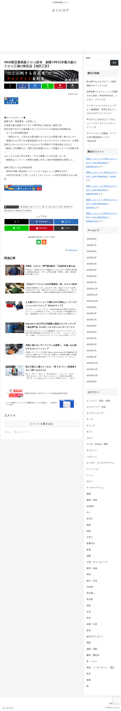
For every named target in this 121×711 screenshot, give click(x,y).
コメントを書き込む (41, 423)
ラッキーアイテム (12, 207)
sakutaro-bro (92, 166)
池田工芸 (20, 211)
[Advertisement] (60, 34)
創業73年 (69, 207)
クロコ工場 (48, 207)
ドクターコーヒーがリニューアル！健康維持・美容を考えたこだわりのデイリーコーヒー (101, 109)
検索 (88, 58)
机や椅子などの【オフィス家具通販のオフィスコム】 (101, 83)
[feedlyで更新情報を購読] (38, 242)
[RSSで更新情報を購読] (44, 242)
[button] (73, 86)
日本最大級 (10, 211)
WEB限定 (25, 207)
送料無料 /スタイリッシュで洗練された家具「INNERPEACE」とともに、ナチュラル (101, 95)
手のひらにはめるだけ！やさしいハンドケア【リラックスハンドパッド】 (101, 123)
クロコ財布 (58, 207)
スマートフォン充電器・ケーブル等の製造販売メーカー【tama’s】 (101, 137)
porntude (90, 207)
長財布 (29, 211)
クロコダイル (36, 207)
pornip (113, 176)
